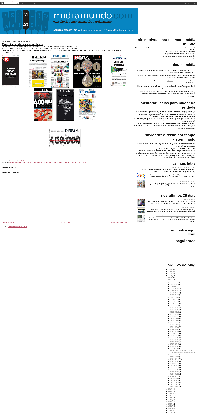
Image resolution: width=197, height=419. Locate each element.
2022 (170, 278)
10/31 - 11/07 (174, 295)
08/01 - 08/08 (174, 318)
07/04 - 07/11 (174, 327)
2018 (170, 393)
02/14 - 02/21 (174, 374)
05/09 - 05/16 (174, 344)
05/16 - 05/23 (174, 342)
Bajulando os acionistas (187, 207)
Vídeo (138, 86)
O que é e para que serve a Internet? (183, 167)
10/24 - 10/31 (174, 297)
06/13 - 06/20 (174, 333)
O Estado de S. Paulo (67, 162)
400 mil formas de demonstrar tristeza (22, 44)
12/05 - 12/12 (174, 284)
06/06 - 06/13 (174, 335)
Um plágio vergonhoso (187, 181)
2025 (170, 271)
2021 (170, 280)
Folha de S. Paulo (30, 162)
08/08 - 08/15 (174, 316)
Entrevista (142, 91)
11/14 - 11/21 (174, 290)
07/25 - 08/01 (174, 320)
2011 (170, 408)
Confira (193, 58)
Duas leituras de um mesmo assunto (182, 352)
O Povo (83, 162)
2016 (170, 397)
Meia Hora (53, 162)
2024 (170, 273)
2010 (170, 410)
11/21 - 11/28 (174, 288)
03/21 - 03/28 (174, 363)
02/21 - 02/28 (174, 372)
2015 (170, 400)
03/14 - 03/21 (174, 365)
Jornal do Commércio (43, 162)
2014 (170, 402)
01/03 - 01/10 (174, 387)
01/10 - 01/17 (174, 385)
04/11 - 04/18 (174, 357)
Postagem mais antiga (119, 222)
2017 (170, 395)
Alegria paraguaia (189, 199)
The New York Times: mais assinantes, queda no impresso (175, 216)
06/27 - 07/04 (174, 329)
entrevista (170, 81)
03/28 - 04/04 (174, 361)
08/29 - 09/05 (174, 310)
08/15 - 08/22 (174, 314)
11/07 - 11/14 (174, 293)
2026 (170, 269)
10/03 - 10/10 (174, 303)
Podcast (140, 75)
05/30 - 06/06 (174, 338)
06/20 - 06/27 (174, 331)
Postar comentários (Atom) (17, 227)
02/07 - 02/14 (174, 376)
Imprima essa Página (7, 1)
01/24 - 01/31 (174, 380)
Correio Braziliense (15, 162)
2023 (170, 276)
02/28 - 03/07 (174, 370)
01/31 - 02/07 (174, 378)
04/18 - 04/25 (174, 355)
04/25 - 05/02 (174, 348)
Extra (23, 162)
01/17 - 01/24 (174, 382)
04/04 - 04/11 (174, 359)
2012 (170, 406)
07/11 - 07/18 (174, 325)
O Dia (59, 162)
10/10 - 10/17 (174, 301)
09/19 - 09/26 (174, 305)
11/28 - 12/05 (174, 286)
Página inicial (65, 222)
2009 (170, 412)
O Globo (77, 162)
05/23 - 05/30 (174, 340)
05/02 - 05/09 (174, 346)
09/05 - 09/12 (174, 308)
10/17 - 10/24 (174, 299)
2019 (170, 391)
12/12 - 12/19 (174, 282)
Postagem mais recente (10, 222)
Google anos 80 (190, 173)
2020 (170, 389)
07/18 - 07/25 (174, 323)
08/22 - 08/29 (174, 312)
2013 (170, 404)
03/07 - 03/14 (174, 367)
